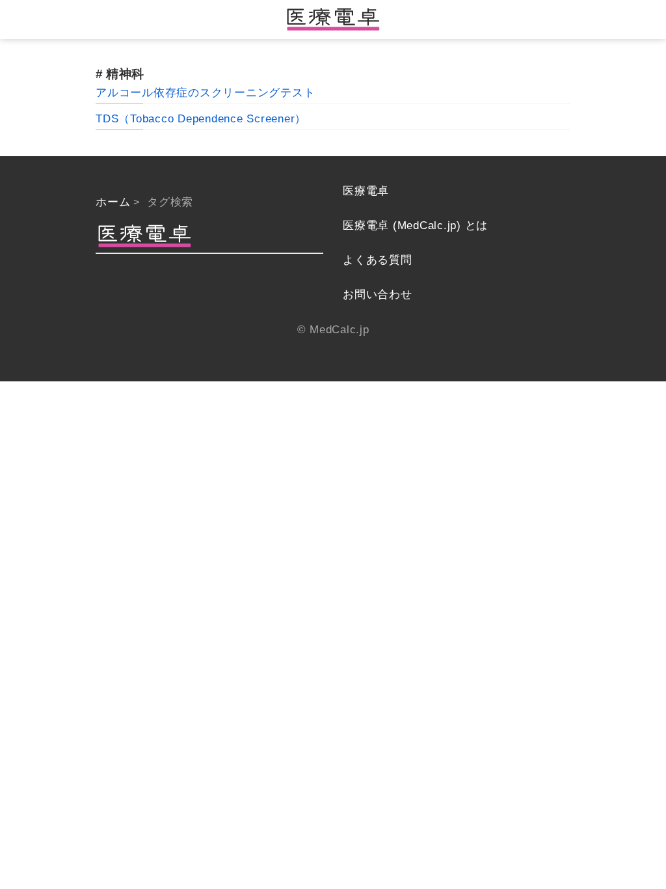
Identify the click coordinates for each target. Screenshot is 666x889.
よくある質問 (377, 260)
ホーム (113, 202)
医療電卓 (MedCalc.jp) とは (415, 225)
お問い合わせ (377, 294)
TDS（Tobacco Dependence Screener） (201, 119)
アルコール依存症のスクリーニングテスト (205, 93)
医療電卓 (366, 191)
